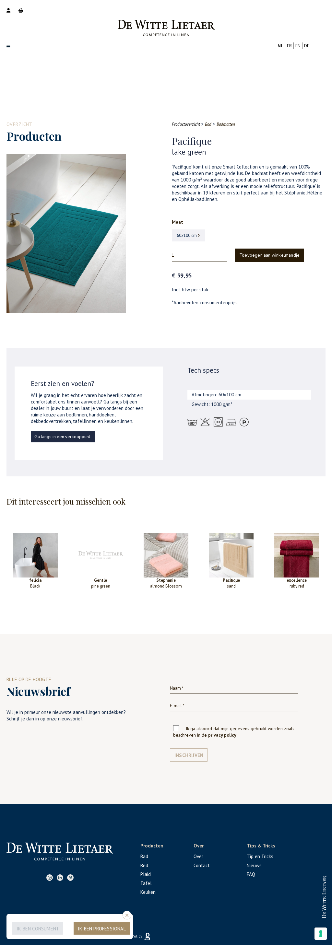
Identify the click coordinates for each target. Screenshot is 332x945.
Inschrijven (188, 755)
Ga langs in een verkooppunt (62, 437)
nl (280, 46)
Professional (301, 891)
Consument (300, 912)
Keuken (148, 892)
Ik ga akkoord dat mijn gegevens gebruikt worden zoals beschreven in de (233, 732)
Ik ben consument (38, 929)
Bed (144, 865)
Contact (202, 865)
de (306, 46)
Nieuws (254, 865)
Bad (144, 856)
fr (289, 46)
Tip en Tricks (260, 856)
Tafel (146, 883)
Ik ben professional (102, 929)
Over (198, 856)
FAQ (251, 874)
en (298, 46)
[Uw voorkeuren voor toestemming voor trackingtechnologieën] (320, 934)
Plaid (145, 874)
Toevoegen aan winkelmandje (270, 255)
